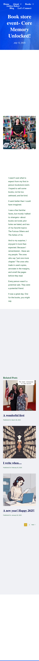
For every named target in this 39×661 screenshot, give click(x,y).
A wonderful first (13, 415)
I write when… (12, 463)
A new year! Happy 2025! (18, 510)
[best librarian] (19, 381)
